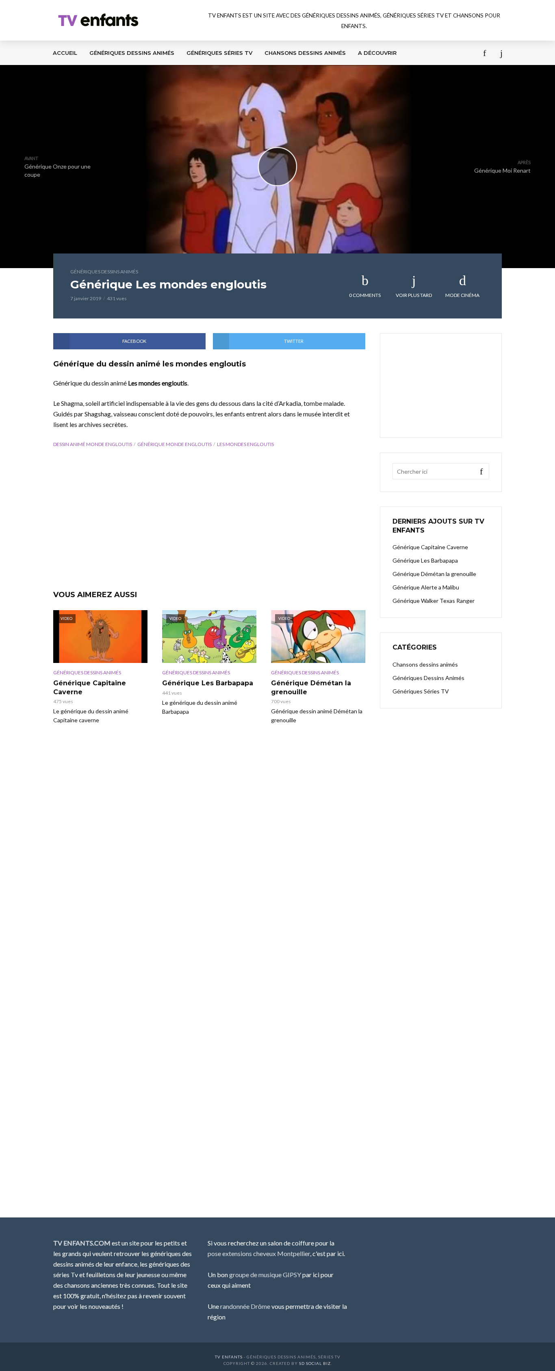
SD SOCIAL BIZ (315, 1363)
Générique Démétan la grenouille (311, 687)
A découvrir (377, 53)
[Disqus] (209, 866)
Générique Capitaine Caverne (89, 687)
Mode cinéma (462, 295)
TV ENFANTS (229, 1356)
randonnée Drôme (245, 1306)
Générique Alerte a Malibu (425, 587)
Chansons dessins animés (305, 53)
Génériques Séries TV (219, 53)
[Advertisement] (209, 520)
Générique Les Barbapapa (207, 683)
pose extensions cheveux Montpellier (259, 1253)
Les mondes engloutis (245, 444)
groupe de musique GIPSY (265, 1274)
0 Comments (365, 295)
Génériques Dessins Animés (131, 53)
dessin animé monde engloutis (92, 444)
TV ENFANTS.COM (82, 1243)
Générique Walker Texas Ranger (433, 600)
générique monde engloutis (174, 444)
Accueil (65, 53)
